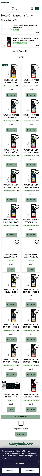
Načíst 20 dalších (21, 417)
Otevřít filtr (21, 57)
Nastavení (20, 464)
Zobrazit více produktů (19, 51)
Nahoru (22, 434)
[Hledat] (17, 9)
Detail (11, 270)
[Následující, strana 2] (21, 423)
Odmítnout (10, 471)
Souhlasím (30, 471)
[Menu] (37, 9)
